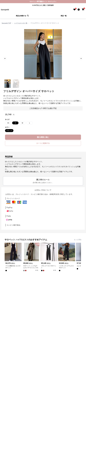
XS (8, 123)
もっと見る (77, 239)
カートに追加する (43, 143)
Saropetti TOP (6, 23)
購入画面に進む (43, 137)
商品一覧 (64, 16)
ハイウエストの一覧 (20, 23)
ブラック (9, 130)
